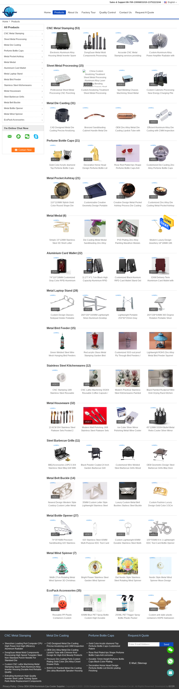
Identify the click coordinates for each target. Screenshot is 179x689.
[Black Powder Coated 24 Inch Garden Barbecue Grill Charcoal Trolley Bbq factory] (95, 453)
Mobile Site (135, 667)
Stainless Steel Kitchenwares (18, 85)
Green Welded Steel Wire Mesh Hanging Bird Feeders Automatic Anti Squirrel (62, 355)
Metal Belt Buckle (12, 102)
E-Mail (132, 663)
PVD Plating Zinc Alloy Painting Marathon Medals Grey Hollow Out (127, 243)
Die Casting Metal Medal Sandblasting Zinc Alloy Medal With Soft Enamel (95, 243)
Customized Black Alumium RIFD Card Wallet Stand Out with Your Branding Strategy (127, 280)
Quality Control (107, 12)
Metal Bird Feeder (12, 79)
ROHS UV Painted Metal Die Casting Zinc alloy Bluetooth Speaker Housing (65, 669)
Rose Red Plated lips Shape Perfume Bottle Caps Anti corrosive (127, 168)
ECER (172, 686)
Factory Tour (89, 12)
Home (47, 12)
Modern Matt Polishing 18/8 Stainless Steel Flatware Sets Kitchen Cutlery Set (95, 430)
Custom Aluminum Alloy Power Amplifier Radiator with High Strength (160, 55)
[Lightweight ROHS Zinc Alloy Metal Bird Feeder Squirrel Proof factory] (160, 340)
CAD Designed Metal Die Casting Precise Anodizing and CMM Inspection (62, 130)
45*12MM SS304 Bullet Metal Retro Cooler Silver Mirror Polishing (160, 430)
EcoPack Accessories (14, 120)
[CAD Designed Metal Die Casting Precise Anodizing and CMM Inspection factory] (62, 116)
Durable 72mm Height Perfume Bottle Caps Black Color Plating (106, 660)
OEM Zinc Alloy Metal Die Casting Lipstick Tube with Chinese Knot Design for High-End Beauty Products (64, 652)
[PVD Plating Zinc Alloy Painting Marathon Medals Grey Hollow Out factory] (128, 228)
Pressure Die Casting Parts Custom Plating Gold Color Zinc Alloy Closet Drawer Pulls (63, 661)
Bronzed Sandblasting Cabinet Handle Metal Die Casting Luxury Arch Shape (95, 130)
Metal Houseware (12, 91)
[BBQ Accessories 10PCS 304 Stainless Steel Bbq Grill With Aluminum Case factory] (62, 453)
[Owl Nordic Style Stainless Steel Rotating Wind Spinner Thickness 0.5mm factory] (128, 565)
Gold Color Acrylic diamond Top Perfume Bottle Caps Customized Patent (62, 168)
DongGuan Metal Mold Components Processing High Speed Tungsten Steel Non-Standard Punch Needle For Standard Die (23, 656)
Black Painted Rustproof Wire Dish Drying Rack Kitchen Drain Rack (160, 393)
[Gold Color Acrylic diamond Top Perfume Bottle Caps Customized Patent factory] (62, 153)
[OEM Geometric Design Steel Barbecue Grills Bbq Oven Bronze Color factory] (160, 453)
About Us (73, 12)
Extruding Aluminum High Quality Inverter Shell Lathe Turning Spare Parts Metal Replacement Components (23, 678)
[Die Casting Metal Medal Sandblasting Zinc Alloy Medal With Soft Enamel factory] (95, 228)
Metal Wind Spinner (13, 114)
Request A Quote (144, 12)
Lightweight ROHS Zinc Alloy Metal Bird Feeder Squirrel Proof (160, 355)
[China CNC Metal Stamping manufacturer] (10, 11)
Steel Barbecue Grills (14, 97)
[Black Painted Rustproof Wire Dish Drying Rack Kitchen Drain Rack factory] (160, 378)
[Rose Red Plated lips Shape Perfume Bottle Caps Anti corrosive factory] (128, 153)
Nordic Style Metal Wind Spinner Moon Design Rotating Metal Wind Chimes (160, 580)
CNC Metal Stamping (14, 33)
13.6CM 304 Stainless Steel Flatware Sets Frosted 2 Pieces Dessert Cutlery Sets (62, 430)
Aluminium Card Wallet (15, 68)
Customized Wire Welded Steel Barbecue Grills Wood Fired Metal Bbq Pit (128, 468)
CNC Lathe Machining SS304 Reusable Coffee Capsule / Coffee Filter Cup (95, 393)
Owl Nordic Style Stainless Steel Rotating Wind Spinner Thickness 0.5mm (127, 580)
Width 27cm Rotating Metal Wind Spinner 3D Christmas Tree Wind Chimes (62, 580)
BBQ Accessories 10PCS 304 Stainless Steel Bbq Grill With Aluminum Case (62, 468)
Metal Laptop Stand (13, 74)
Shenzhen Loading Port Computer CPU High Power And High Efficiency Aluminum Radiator (23, 646)
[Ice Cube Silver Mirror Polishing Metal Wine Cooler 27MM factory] (128, 415)
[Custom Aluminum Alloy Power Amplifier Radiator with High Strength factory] (160, 41)
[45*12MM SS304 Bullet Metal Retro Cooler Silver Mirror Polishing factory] (160, 415)
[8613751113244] (170, 661)
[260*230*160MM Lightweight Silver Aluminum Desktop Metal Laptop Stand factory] (95, 303)
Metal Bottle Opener (13, 108)
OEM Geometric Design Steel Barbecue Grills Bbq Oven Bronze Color (160, 468)
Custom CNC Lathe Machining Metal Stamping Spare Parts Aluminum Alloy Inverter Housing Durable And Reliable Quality (23, 668)
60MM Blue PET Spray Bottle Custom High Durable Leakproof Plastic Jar (95, 618)
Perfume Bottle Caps (14, 51)
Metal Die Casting (12, 45)
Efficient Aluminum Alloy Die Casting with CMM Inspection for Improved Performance (160, 130)
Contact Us (125, 12)
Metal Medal (10, 62)
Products (59, 12)
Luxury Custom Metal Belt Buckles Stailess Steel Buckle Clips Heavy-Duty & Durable (128, 505)
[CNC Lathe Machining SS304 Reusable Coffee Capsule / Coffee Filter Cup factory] (95, 378)
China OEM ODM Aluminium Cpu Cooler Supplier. (42, 686)
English (171, 2)
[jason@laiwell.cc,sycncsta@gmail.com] (170, 673)
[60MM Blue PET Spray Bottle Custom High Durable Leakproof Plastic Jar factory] (95, 603)
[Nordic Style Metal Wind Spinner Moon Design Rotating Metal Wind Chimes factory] (160, 565)
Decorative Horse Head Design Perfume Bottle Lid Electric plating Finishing (95, 168)
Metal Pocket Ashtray (14, 56)
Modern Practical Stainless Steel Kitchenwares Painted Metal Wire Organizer (128, 393)
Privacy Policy (9, 686)
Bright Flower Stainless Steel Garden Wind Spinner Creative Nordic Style (95, 580)
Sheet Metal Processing (15, 39)
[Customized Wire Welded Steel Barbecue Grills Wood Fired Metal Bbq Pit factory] (128, 453)
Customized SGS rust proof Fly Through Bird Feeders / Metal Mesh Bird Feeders (128, 355)
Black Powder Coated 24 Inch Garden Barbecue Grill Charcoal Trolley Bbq (95, 468)
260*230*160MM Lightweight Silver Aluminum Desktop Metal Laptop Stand (95, 318)
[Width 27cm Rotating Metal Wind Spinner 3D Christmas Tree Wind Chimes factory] (62, 565)
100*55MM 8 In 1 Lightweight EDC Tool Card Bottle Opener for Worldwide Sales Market (160, 543)
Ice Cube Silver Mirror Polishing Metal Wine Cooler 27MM (127, 430)
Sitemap (142, 663)
